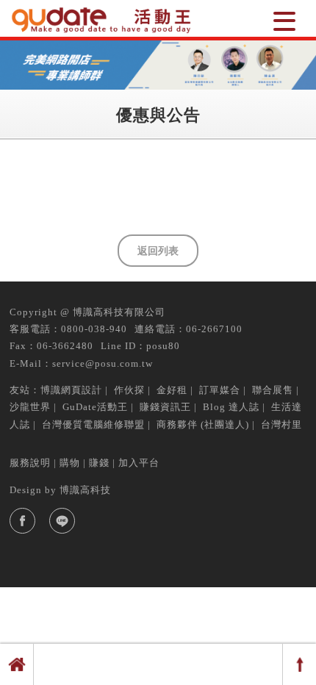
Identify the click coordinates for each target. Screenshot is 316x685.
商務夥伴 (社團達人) (203, 424)
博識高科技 (85, 489)
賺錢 (99, 462)
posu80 (163, 345)
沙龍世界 (30, 406)
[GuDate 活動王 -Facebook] (22, 521)
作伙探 (129, 389)
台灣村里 (281, 424)
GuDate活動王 (95, 406)
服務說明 (30, 462)
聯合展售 (272, 389)
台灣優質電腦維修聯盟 (93, 424)
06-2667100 (214, 328)
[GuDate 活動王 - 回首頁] (103, 21)
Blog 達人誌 (231, 406)
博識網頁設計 (71, 389)
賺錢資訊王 (165, 406)
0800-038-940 (94, 328)
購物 (70, 462)
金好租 (172, 389)
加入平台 (138, 462)
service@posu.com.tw (102, 363)
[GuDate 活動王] (284, 20)
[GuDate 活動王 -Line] (62, 521)
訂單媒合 (219, 389)
